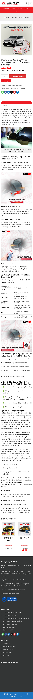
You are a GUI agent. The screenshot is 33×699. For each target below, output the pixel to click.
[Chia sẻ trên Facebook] (5, 92)
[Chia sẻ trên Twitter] (8, 92)
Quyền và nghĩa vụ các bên (12, 630)
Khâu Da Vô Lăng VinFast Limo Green (25, 538)
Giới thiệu (6, 8)
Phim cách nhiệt (8, 649)
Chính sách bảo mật (9, 615)
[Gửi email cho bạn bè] (11, 92)
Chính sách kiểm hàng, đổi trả (12, 621)
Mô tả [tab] (4, 102)
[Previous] (1, 538)
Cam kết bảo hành (9, 627)
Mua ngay (6, 81)
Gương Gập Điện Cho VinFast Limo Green (14, 88)
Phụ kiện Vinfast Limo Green (20, 17)
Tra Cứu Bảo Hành (23, 8)
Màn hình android (9, 646)
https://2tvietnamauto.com (17, 504)
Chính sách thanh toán (10, 624)
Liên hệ (17, 11)
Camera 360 (7, 643)
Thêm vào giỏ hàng (17, 76)
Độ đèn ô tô (7, 652)
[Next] (32, 538)
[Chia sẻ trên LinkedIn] (17, 92)
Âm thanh (6, 655)
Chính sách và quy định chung (13, 612)
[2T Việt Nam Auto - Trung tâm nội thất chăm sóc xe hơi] (10, 3)
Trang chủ (7, 17)
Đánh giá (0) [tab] (5, 105)
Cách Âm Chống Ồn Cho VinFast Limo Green (8, 539)
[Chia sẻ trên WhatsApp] (2, 92)
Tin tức (13, 8)
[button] (26, 3)
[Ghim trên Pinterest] (14, 92)
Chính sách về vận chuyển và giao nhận (16, 618)
